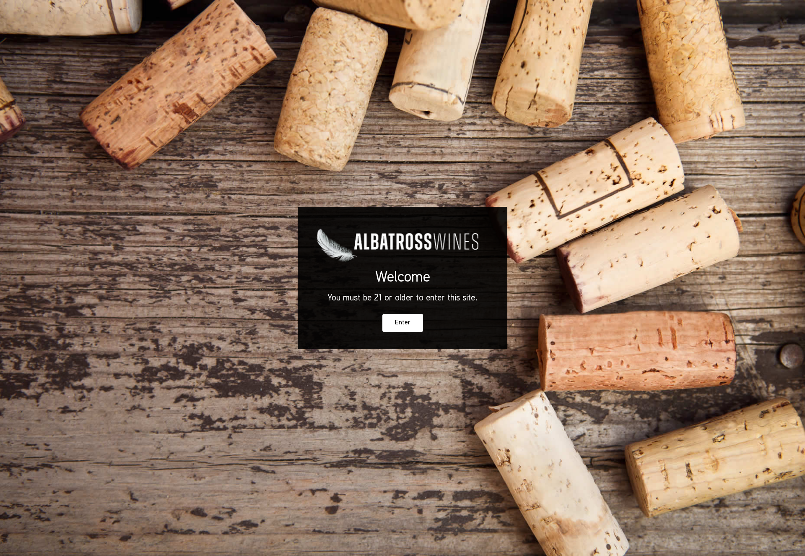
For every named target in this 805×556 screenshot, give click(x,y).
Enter (402, 323)
